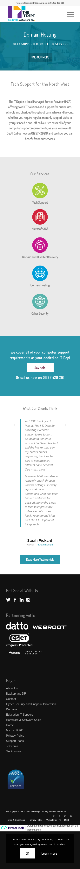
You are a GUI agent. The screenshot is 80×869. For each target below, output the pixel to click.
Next (65, 425)
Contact (11, 698)
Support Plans (15, 740)
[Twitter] (54, 816)
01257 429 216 (57, 3)
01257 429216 (39, 133)
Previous (15, 425)
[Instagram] (71, 816)
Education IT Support (19, 714)
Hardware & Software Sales (23, 719)
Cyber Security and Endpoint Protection (31, 704)
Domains (11, 709)
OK (27, 853)
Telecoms (12, 746)
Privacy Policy (15, 735)
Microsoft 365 (14, 730)
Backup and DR (16, 693)
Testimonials (14, 751)
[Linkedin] (65, 816)
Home (10, 725)
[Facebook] (59, 816)
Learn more (49, 853)
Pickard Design (45, 544)
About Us (12, 688)
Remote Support (24, 3)
